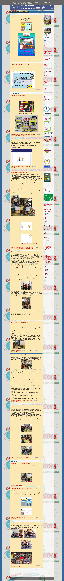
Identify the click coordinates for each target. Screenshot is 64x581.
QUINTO (45, 80)
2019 (45, 224)
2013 (45, 273)
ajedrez (45, 86)
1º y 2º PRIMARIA (46, 44)
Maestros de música (47, 211)
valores (45, 93)
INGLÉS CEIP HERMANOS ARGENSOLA (48, 210)
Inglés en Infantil (46, 70)
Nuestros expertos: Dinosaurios (19, 355)
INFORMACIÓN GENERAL (47, 63)
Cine (44, 56)
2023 (45, 218)
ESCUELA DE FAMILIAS (47, 58)
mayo (46, 234)
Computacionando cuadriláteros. (19, 172)
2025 (45, 216)
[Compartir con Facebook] (38, 89)
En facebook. (26, 515)
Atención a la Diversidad (47, 51)
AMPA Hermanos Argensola (48, 204)
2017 (45, 268)
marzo (46, 237)
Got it (50, 2)
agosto (46, 230)
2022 (45, 220)
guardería (14, 518)
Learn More (46, 2)
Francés (45, 62)
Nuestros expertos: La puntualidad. (19, 322)
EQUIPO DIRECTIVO (47, 208)
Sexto (44, 83)
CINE (11, 574)
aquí (29, 314)
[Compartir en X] (34, 166)
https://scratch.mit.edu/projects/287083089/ (29, 231)
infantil (14, 566)
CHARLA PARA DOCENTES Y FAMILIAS (20, 64)
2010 (45, 277)
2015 (45, 270)
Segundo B (45, 82)
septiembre (47, 229)
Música (45, 73)
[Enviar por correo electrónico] (36, 89)
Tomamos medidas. (16, 252)
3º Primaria (45, 49)
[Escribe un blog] (37, 89)
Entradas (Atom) (18, 571)
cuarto (45, 87)
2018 (45, 266)
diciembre (47, 225)
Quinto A (14, 167)
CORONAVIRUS (46, 54)
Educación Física (46, 59)
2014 (45, 272)
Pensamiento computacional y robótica (24, 248)
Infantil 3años (46, 66)
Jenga (12, 406)
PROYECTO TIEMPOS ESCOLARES (47, 75)
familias (45, 88)
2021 (45, 221)
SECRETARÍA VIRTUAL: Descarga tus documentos (19, 11)
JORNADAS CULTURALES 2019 (18, 96)
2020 (45, 222)
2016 (45, 269)
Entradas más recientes (16, 569)
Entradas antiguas (38, 569)
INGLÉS (45, 64)
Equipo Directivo (46, 60)
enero (46, 264)
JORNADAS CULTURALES (24, 135)
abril (46, 236)
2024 (45, 217)
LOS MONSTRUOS (15, 140)
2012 (45, 274)
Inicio (28, 569)
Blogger (39, 579)
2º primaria (16, 248)
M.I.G (44, 72)
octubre (46, 228)
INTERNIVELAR (46, 65)
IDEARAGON (21, 265)
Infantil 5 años (18, 566)
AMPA (44, 50)
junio (46, 233)
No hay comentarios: (31, 59)
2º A (14, 248)
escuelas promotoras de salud (18, 91)
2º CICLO (45, 46)
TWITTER (12, 575)
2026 (45, 214)
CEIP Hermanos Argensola (48, 205)
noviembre (47, 226)
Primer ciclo (45, 78)
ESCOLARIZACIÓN (46, 57)
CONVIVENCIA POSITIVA (16, 61)
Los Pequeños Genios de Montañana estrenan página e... (49, 259)
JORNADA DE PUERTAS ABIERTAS (19, 16)
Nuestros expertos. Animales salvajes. (20, 463)
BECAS (45, 52)
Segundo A (32, 248)
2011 (45, 276)
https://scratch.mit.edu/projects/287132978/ (29, 243)
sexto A (45, 90)
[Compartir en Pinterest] (39, 89)
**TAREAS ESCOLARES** (47, 41)
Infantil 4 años (46, 67)
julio (46, 232)
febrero (46, 238)
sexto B (45, 91)
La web (26, 506)
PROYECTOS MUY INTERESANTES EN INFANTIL (22, 523)
